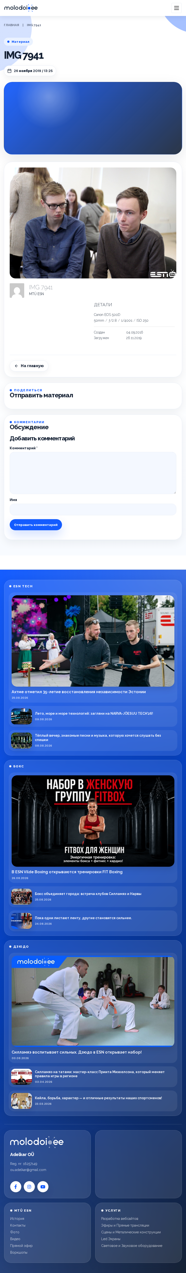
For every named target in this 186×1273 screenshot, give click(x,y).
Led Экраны (110, 1239)
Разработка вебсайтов (119, 1219)
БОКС (18, 766)
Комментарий (24, 448)
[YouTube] (42, 1186)
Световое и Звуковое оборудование (131, 1246)
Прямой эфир (21, 1246)
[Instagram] (29, 1186)
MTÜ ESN (36, 294)
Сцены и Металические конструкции (131, 1232)
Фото (14, 1232)
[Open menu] (176, 8)
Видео (15, 1239)
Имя (13, 500)
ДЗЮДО (21, 946)
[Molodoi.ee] (36, 1142)
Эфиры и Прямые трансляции (125, 1225)
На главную (32, 366)
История (17, 1219)
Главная (11, 25)
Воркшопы (18, 1252)
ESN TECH (23, 586)
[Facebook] (15, 1186)
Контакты (17, 1225)
